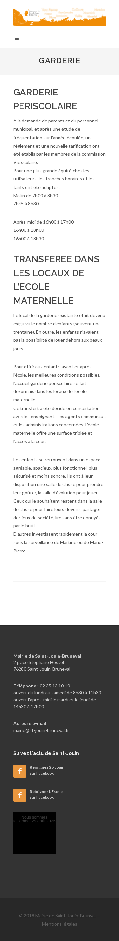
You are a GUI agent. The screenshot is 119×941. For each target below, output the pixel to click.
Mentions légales (59, 924)
